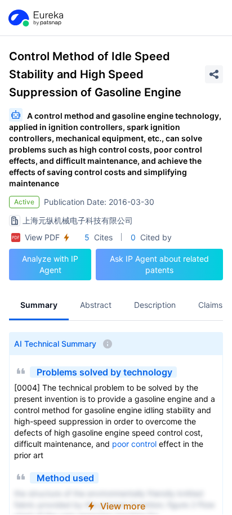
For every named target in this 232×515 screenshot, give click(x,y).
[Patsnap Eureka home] (35, 18)
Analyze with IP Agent (50, 264)
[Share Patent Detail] (214, 74)
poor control (134, 444)
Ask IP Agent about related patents (159, 264)
